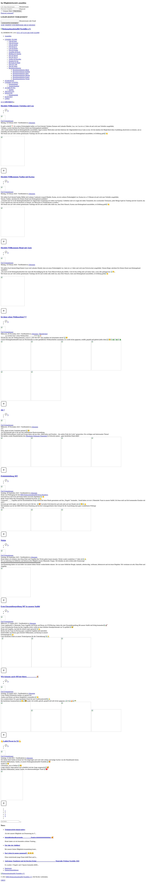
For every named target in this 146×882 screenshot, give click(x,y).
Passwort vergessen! (7, 13)
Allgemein (32, 123)
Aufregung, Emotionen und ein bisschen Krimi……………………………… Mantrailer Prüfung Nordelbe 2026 (42, 861)
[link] (36, 436)
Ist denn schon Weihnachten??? (14, 317)
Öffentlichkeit (43, 334)
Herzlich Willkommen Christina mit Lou (17, 106)
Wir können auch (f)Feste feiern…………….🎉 (20, 677)
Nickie (3, 540)
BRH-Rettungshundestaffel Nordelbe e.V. (19, 877)
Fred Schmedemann (7, 121)
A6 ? (3, 410)
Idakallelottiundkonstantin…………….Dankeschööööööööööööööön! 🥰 (29, 837)
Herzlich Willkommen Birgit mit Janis (16, 248)
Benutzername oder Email (28, 21)
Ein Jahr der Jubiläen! (12, 845)
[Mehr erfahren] (4, 173)
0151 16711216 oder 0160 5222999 (28, 33)
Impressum (8, 868)
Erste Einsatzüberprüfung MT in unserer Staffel (20, 606)
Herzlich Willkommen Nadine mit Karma (17, 177)
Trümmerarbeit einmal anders (15, 829)
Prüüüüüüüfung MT (9, 476)
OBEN (3, 880)
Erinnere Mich (8, 11)
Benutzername (24, 7)
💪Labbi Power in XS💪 (11, 741)
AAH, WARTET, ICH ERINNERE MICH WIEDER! (18, 25)
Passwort (22, 9)
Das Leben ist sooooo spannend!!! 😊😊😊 (19, 853)
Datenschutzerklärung (11, 870)
